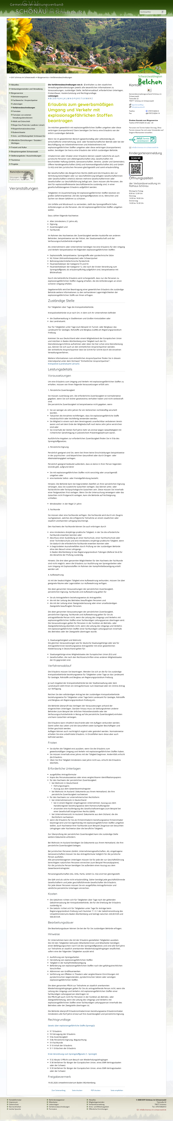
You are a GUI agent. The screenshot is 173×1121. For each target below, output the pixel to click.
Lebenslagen (17, 104)
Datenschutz (14, 1104)
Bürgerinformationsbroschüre (24, 129)
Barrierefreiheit (15, 1107)
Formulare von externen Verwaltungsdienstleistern (22, 116)
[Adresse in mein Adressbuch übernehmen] (150, 92)
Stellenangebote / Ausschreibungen (26, 156)
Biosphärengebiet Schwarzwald (24, 151)
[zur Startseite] (45, 15)
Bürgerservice (43, 77)
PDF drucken (95, 1090)
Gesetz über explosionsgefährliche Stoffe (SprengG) (71, 1025)
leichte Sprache (15, 1109)
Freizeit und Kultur (19, 147)
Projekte (14, 164)
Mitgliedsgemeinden (96, 1102)
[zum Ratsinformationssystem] (21, 182)
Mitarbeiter (53, 1102)
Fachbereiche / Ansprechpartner (25, 100)
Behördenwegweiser (20, 97)
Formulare (16, 111)
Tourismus (15, 160)
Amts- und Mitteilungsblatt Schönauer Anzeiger (31, 136)
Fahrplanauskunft (138, 107)
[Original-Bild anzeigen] (136, 175)
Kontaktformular (15, 1100)
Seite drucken (77, 1090)
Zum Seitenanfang (58, 1090)
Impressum (13, 1102)
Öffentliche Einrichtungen (98, 1109)
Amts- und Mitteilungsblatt (99, 1107)
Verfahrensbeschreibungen (24, 108)
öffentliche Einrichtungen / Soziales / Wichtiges (26, 141)
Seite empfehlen (117, 1090)
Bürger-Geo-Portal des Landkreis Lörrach (28, 125)
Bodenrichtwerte (19, 132)
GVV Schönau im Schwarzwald (23, 77)
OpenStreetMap (138, 105)
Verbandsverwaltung (96, 1104)
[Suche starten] (162, 11)
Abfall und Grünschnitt (21, 121)
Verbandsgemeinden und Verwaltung (27, 89)
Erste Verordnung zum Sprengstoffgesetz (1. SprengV (72, 1054)
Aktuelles (15, 85)
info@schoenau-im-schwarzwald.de (145, 147)
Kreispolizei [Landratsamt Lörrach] (63, 363)
